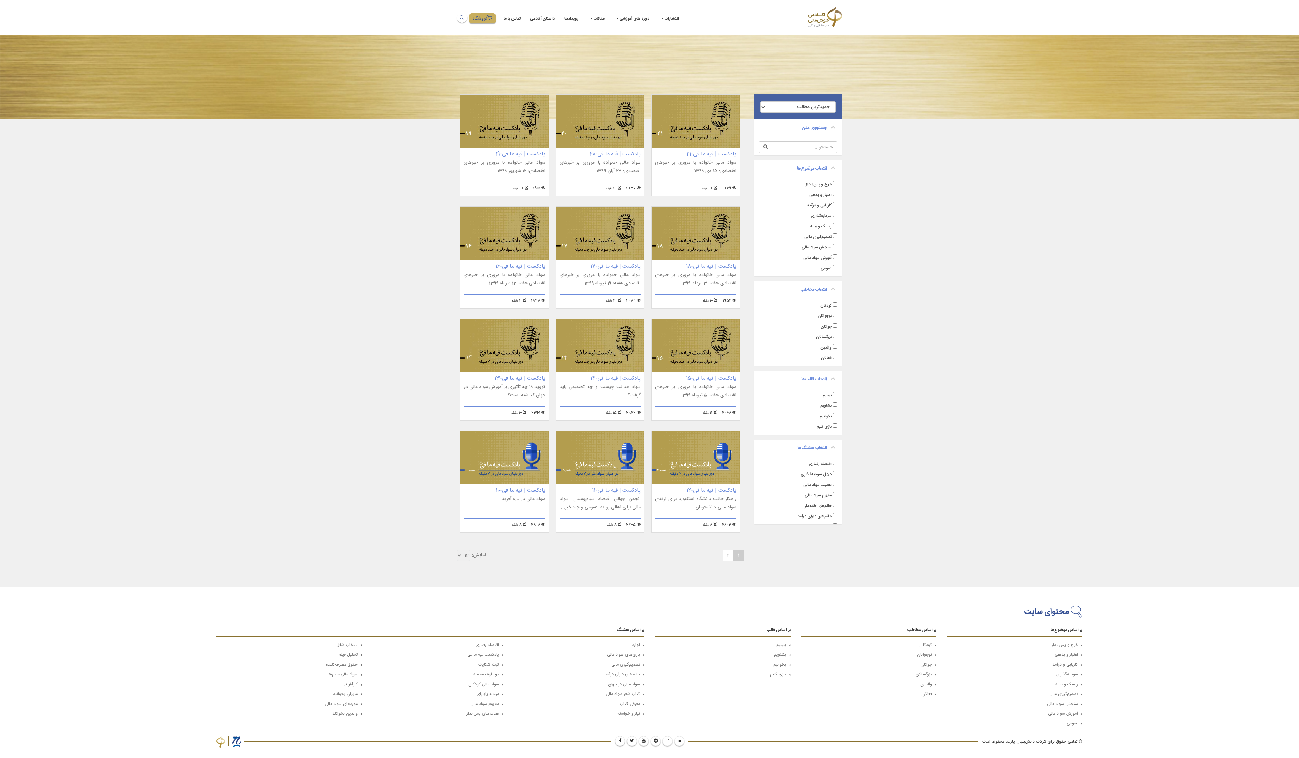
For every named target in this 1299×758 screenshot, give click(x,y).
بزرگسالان (824, 337)
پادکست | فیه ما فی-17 (615, 266)
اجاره (636, 645)
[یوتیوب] (644, 741)
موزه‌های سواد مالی (341, 704)
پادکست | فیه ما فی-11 (616, 490)
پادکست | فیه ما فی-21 (711, 154)
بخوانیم (826, 416)
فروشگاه (480, 19)
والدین (826, 347)
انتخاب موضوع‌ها (812, 168)
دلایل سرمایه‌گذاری (816, 474)
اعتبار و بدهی (820, 195)
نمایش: (479, 555)
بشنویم (826, 405)
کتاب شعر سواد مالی (623, 694)
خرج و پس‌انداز (819, 184)
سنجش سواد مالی (817, 247)
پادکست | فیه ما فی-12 (711, 490)
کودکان (826, 305)
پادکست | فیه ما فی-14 (615, 378)
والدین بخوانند (345, 713)
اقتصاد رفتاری (820, 464)
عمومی (826, 268)
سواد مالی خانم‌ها (343, 674)
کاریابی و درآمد (819, 205)
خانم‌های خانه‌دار (818, 506)
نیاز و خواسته (628, 713)
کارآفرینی (350, 684)
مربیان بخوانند (345, 694)
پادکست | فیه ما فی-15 (711, 378)
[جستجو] (462, 18)
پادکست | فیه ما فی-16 (520, 266)
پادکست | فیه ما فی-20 (615, 154)
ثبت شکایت (488, 664)
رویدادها (571, 18)
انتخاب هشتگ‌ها (812, 448)
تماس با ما (512, 18)
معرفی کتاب (630, 704)
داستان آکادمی (542, 18)
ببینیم (827, 395)
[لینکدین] (679, 741)
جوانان (826, 326)
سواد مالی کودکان (483, 684)
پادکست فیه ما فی (483, 655)
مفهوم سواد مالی (818, 495)
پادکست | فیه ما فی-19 (520, 154)
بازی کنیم (824, 426)
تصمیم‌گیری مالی (818, 236)
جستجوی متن (814, 128)
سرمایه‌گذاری (821, 216)
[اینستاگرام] (667, 741)
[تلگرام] (656, 741)
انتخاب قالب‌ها (814, 379)
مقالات (599, 18)
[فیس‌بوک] (620, 741)
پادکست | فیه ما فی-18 (711, 266)
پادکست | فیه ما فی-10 (520, 490)
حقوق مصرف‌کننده (342, 664)
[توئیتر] (632, 741)
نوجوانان (825, 316)
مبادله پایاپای (488, 694)
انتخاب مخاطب (814, 289)
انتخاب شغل (347, 645)
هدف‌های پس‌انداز (482, 713)
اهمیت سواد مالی (817, 485)
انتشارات (672, 18)
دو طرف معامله (486, 674)
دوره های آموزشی (635, 18)
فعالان (826, 358)
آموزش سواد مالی (817, 257)
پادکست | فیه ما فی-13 (519, 378)
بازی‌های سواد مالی (623, 655)
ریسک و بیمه (821, 226)
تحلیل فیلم (348, 655)
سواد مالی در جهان (624, 684)
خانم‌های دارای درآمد (815, 516)
